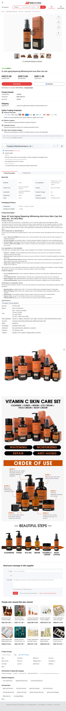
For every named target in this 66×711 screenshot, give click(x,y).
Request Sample (28, 87)
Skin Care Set (27, 11)
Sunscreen (4, 664)
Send (15, 593)
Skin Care (21, 11)
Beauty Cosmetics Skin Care (37, 692)
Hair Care (19, 661)
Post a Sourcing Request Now (48, 593)
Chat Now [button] (50, 84)
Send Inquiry (17, 84)
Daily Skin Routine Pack (21, 680)
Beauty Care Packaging (53, 692)
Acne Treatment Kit (7, 680)
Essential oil (52, 661)
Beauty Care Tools (21, 692)
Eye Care (51, 658)
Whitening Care (6, 696)
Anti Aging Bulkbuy (18, 696)
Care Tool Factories (47, 688)
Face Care (20, 658)
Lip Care (19, 664)
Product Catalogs (24, 655)
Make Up (51, 664)
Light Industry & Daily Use (11, 11)
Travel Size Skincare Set (36, 680)
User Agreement (42, 704)
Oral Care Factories (21, 688)
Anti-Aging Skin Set (36, 11)
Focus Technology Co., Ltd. (22, 704)
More (3, 699)
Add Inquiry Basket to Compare (33, 61)
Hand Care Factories (34, 688)
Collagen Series (37, 661)
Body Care (35, 658)
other (3, 658)
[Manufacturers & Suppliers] (33, 2)
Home (3, 11)
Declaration (49, 704)
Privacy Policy (57, 704)
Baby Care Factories (8, 688)
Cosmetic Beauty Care (8, 692)
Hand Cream (36, 664)
